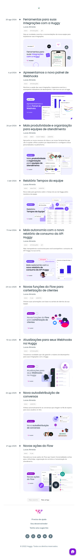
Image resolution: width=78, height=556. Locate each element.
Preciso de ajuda (39, 519)
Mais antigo (45, 500)
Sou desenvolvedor (39, 524)
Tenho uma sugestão (39, 528)
